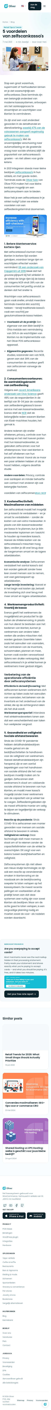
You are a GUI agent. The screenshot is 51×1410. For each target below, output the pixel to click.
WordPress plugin (10, 1237)
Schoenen (7, 1278)
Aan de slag (33, 6)
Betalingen (7, 1233)
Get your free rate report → (21, 994)
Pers (4, 1341)
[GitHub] (22, 1205)
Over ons (7, 1333)
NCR (24, 413)
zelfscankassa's (24, 172)
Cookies (6, 1374)
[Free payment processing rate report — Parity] (25, 982)
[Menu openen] (44, 6)
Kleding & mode (10, 1274)
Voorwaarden (9, 1362)
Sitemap (20, 1400)
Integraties (7, 1241)
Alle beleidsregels (10, 1382)
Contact (6, 1345)
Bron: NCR (40, 493)
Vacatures (7, 1337)
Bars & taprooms (10, 1270)
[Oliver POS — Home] (10, 6)
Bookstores (8, 1299)
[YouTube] (10, 1205)
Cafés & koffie (9, 1262)
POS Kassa (7, 1229)
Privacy (6, 1358)
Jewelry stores (9, 1295)
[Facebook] (16, 1205)
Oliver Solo (32, 180)
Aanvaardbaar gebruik (13, 1378)
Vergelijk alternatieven (13, 1303)
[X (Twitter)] (5, 1205)
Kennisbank (8, 1320)
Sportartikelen (9, 1282)
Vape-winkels (9, 1258)
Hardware (7, 1245)
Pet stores (7, 1291)
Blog (13, 22)
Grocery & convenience (13, 1286)
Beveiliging (7, 1366)
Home (5, 22)
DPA (4, 1370)
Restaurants (8, 1266)
